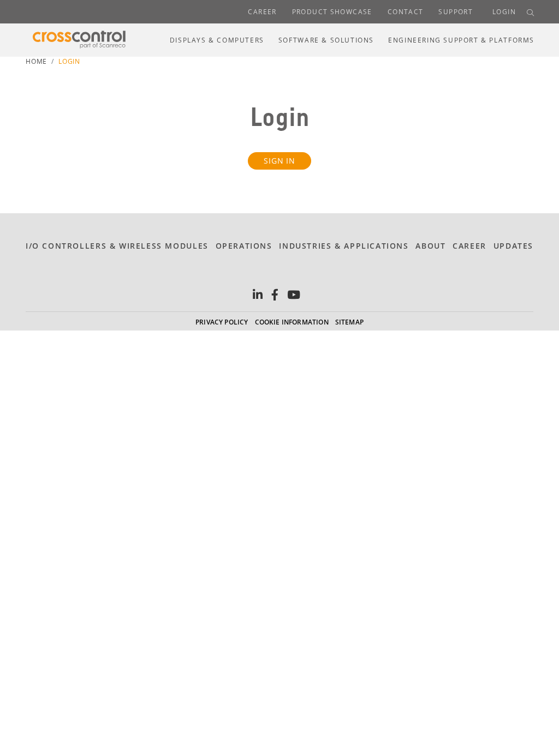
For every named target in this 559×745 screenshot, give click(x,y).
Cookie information (292, 322)
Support (455, 11)
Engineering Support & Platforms (461, 40)
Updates (513, 246)
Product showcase (332, 11)
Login (504, 11)
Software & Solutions (326, 40)
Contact (406, 11)
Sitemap (349, 322)
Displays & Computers (217, 40)
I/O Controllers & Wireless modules (117, 246)
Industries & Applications (343, 246)
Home (36, 61)
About (430, 246)
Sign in (279, 160)
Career (262, 11)
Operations (244, 246)
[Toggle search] (530, 12)
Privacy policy (221, 322)
